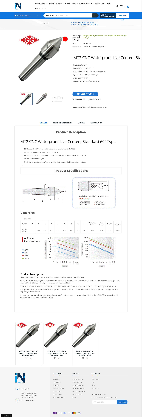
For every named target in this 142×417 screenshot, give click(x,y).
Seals (74, 397)
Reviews (81, 123)
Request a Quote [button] (85, 94)
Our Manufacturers (78, 379)
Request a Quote (122, 16)
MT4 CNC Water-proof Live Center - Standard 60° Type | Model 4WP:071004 (57, 353)
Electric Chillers (77, 382)
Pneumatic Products (78, 388)
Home (45, 23)
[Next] (125, 36)
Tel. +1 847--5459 (27, 400)
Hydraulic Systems (78, 385)
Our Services (57, 382)
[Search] (95, 15)
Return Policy (57, 391)
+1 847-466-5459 (109, 16)
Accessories (95, 107)
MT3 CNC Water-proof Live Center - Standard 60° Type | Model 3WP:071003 (85, 353)
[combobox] (75, 15)
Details (43, 123)
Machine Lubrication (78, 391)
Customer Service (58, 388)
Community (96, 123)
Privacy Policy (57, 394)
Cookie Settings (6, 416)
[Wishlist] (121, 5)
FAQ (93, 382)
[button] (26, 99)
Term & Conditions (59, 397)
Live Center (103, 107)
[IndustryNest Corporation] (22, 6)
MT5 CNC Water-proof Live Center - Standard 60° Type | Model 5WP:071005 (29, 353)
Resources (95, 388)
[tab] (43, 124)
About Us (56, 379)
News (93, 385)
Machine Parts (86, 107)
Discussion (95, 379)
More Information (62, 123)
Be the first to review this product (94, 46)
